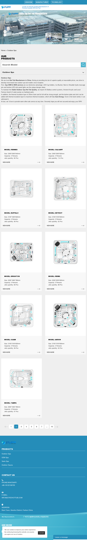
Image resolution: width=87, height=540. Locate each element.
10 (52, 427)
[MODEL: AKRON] (65, 315)
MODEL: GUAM (10, 339)
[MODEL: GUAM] (21, 315)
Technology (57, 2)
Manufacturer (42, 2)
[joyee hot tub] (9, 444)
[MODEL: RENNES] (21, 125)
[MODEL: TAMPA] (21, 378)
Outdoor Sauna (7, 465)
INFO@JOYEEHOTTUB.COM (12, 498)
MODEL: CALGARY (55, 149)
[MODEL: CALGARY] (65, 125)
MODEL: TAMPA (10, 403)
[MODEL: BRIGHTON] (21, 252)
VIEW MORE (6, 162)
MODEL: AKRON (54, 339)
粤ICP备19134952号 (8, 517)
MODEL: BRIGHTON (12, 276)
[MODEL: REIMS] (65, 252)
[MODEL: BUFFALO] (21, 188)
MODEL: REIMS (54, 276)
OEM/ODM (28, 2)
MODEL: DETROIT (55, 213)
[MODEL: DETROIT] (65, 188)
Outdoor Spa (11, 50)
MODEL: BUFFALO (11, 213)
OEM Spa (5, 457)
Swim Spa (5, 461)
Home (3, 50)
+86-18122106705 (8, 485)
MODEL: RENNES (10, 149)
